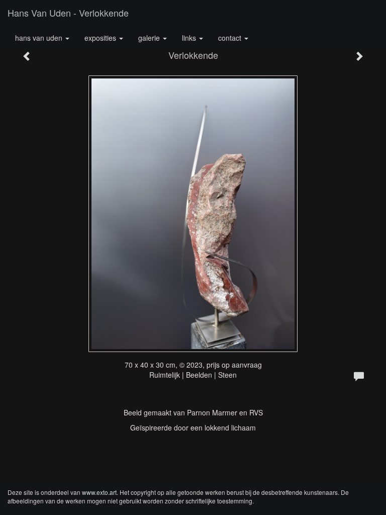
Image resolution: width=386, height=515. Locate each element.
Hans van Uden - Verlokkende (68, 12)
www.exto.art (99, 492)
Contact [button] (230, 38)
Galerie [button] (150, 38)
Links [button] (190, 38)
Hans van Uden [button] (39, 38)
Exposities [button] (101, 38)
